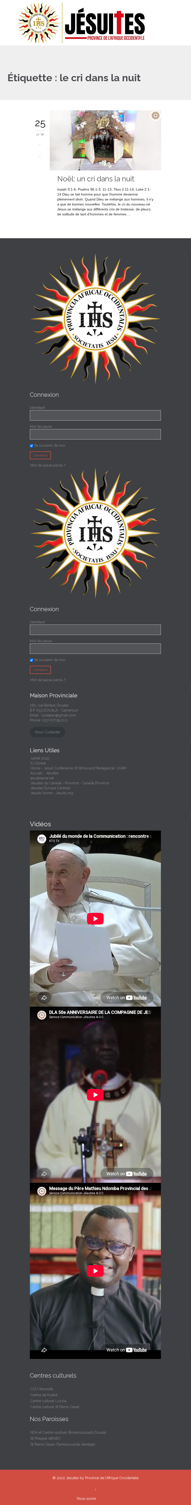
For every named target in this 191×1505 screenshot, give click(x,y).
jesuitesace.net (42, 778)
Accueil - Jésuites (44, 773)
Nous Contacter (47, 732)
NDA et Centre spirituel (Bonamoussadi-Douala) (68, 1432)
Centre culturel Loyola (48, 1401)
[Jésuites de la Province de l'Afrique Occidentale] (98, 22)
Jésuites (72, 1478)
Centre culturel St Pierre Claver (55, 1407)
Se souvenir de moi (49, 445)
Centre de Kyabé (43, 1395)
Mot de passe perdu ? (48, 465)
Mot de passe (41, 427)
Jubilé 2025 (39, 758)
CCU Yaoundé (41, 1389)
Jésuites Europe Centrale (50, 788)
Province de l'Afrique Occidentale (112, 1478)
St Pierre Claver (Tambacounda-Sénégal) (62, 1444)
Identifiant (37, 408)
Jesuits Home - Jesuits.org (51, 793)
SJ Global (38, 763)
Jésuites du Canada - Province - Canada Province (69, 783)
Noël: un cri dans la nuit (95, 179)
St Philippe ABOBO (45, 1438)
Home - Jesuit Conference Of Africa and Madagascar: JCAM (78, 768)
